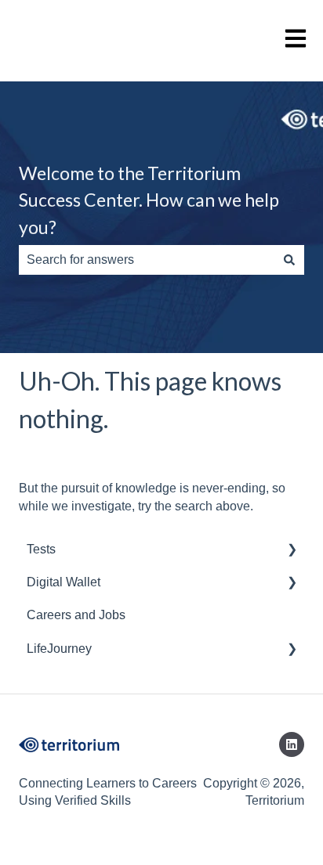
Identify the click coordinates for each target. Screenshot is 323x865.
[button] (291, 551)
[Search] (289, 260)
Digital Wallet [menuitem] (63, 582)
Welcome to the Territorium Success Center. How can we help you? (149, 200)
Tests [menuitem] (41, 549)
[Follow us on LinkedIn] (291, 744)
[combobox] (146, 260)
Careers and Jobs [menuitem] (76, 615)
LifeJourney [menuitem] (59, 648)
